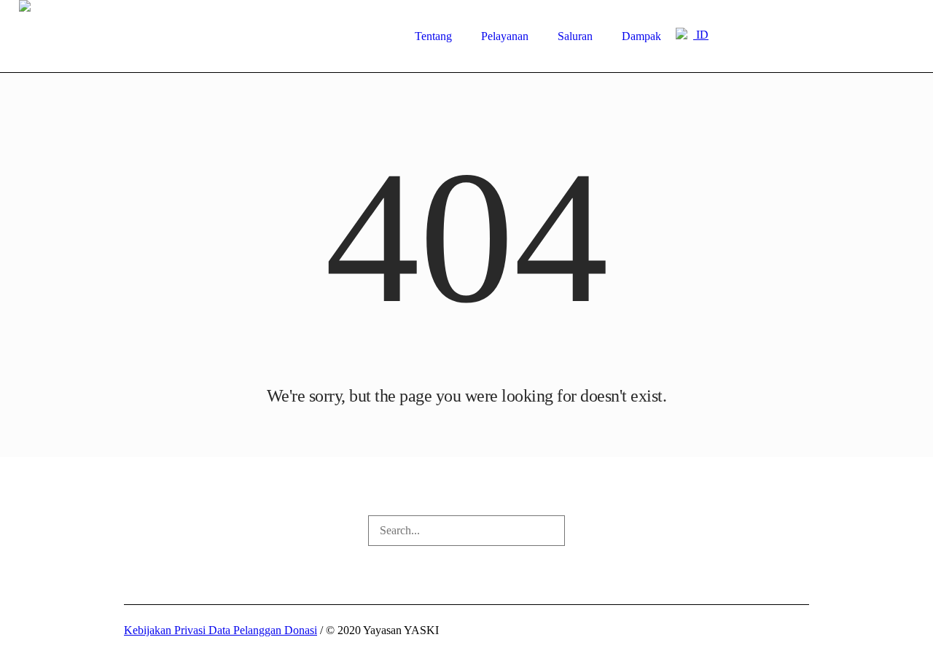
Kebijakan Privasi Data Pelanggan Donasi (220, 630)
